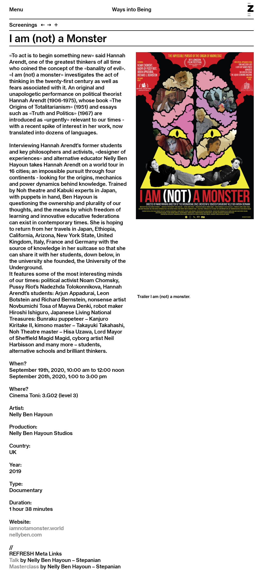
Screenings (23, 25)
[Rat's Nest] (49, 25)
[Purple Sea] (43, 25)
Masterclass (24, 566)
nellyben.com (25, 534)
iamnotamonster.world (36, 528)
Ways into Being (131, 9)
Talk (14, 560)
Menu (16, 9)
